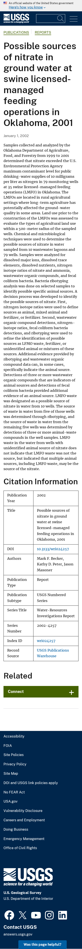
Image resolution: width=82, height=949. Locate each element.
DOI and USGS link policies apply (30, 783)
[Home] (16, 22)
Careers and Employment (24, 820)
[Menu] (74, 19)
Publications (16, 32)
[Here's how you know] (41, 5)
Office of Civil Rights (20, 848)
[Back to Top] (66, 933)
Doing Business (15, 830)
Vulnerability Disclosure (22, 811)
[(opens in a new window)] (9, 914)
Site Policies (13, 755)
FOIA (7, 746)
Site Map (10, 774)
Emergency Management (23, 839)
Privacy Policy (14, 764)
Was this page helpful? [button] (42, 944)
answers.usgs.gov (17, 934)
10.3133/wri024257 (53, 549)
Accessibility (13, 736)
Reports (43, 32)
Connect (16, 691)
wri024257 (46, 641)
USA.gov (10, 801)
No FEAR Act (14, 792)
